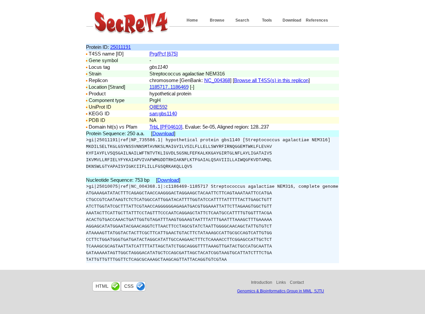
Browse (217, 20)
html (102, 286)
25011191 (120, 47)
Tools (267, 20)
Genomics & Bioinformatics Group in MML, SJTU (280, 291)
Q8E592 (158, 107)
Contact (297, 282)
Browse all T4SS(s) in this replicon (271, 80)
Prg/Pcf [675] (163, 53)
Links (281, 282)
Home (192, 20)
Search (242, 20)
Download (292, 20)
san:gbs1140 (163, 113)
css (128, 286)
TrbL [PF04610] (165, 127)
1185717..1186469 (169, 87)
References (317, 20)
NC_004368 (217, 80)
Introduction (261, 282)
